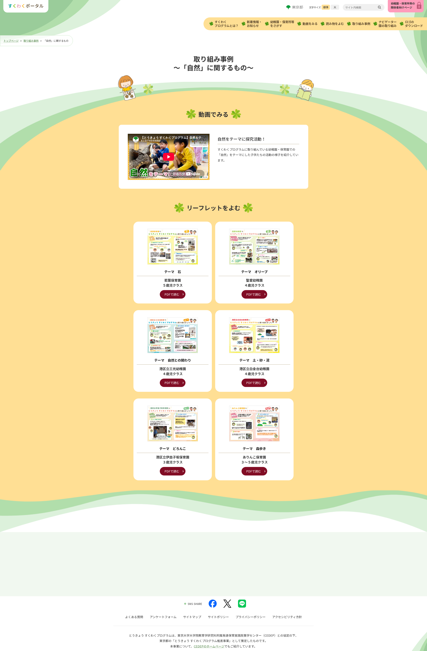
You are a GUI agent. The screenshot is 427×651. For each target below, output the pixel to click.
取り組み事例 (361, 23)
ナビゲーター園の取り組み (388, 24)
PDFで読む (171, 294)
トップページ (11, 40)
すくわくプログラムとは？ (227, 24)
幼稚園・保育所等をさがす (282, 24)
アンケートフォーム (163, 617)
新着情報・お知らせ (254, 24)
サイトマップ (192, 617)
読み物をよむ (335, 23)
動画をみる (310, 23)
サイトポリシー (218, 617)
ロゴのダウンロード (414, 24)
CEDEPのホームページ (209, 646)
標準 (325, 7)
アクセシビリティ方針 (287, 617)
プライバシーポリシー (251, 617)
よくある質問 (134, 617)
